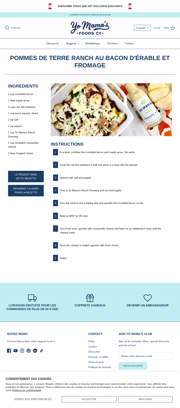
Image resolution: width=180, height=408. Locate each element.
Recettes (112, 43)
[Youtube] (16, 351)
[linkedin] (35, 351)
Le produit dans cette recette (26, 176)
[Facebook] (9, 351)
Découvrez (52, 43)
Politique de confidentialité (26, 390)
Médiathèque (92, 43)
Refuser (145, 399)
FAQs (91, 341)
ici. (54, 341)
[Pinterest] (29, 351)
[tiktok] (42, 351)
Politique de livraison (99, 367)
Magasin (71, 43)
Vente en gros (96, 362)
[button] (142, 28)
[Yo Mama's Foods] (90, 28)
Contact (129, 43)
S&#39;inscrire (133, 366)
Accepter (89, 399)
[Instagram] (22, 351)
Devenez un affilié (98, 357)
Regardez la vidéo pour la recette (25, 190)
